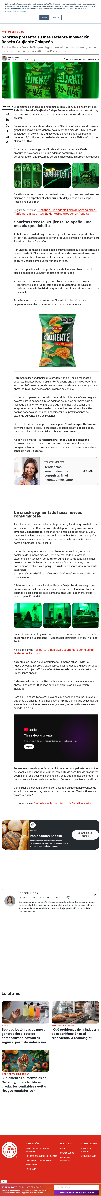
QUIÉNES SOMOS (67, 1153)
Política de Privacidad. (19, 11)
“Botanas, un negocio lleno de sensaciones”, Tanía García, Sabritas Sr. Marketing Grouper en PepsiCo (55, 211)
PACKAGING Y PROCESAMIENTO (39, 1161)
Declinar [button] (56, 17)
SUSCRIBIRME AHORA (85, 835)
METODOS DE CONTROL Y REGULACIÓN (42, 1156)
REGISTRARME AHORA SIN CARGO (76, 1192)
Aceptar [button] (44, 17)
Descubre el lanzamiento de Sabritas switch (64, 803)
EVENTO (63, 1148)
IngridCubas (13, 57)
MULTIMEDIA (31, 1169)
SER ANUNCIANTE (88, 1156)
